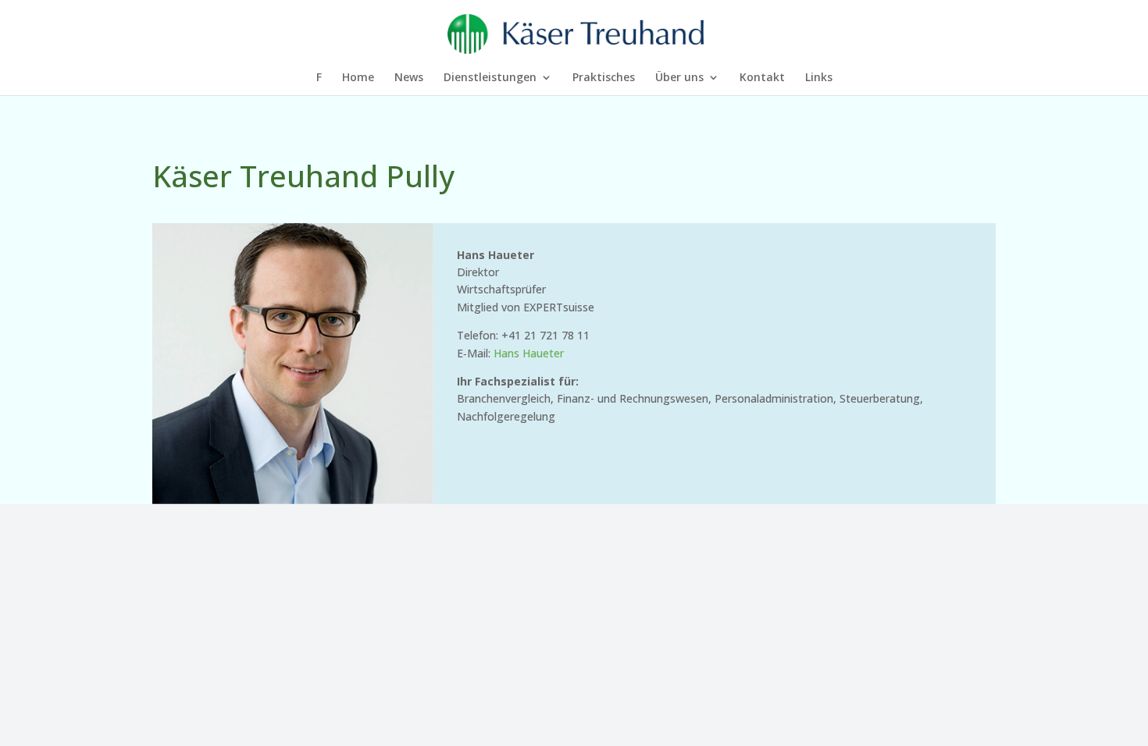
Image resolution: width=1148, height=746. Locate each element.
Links (818, 78)
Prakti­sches (603, 78)
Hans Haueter (529, 353)
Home (358, 78)
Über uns (679, 78)
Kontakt (762, 78)
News (408, 78)
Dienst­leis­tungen (490, 78)
